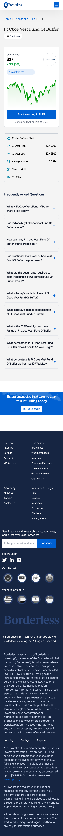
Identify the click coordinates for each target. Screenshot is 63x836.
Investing (8, 447)
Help (34, 492)
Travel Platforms (40, 468)
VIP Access (10, 463)
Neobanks (37, 458)
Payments (9, 458)
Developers (37, 508)
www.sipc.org (12, 779)
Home (7, 19)
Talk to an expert (31, 408)
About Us (8, 492)
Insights (36, 498)
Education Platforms (42, 463)
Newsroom (37, 503)
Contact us (9, 503)
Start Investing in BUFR (31, 114)
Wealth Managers (40, 453)
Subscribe (47, 543)
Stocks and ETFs (25, 19)
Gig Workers (38, 478)
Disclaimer (37, 513)
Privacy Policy (39, 518)
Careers (8, 498)
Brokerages (37, 447)
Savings (8, 453)
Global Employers (40, 473)
